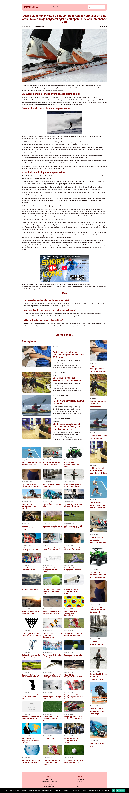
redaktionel (103, 26)
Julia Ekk (62, 372)
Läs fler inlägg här (64, 335)
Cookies (65, 7)
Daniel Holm (64, 395)
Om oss (59, 7)
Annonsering (51, 7)
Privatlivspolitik (120, 790)
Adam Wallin (63, 347)
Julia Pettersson (40, 26)
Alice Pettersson (65, 418)
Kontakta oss (74, 7)
